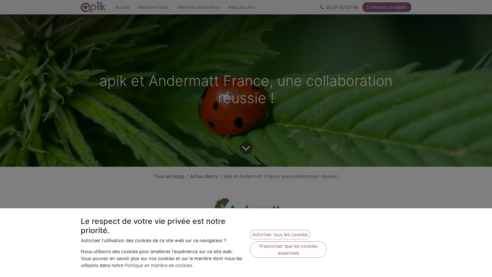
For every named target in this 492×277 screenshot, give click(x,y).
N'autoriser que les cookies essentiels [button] (288, 249)
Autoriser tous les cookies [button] (280, 234)
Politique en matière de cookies (158, 265)
